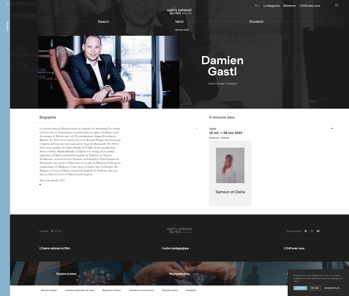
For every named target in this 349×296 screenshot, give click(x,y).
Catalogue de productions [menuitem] (141, 290)
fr (256, 5)
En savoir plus (332, 288)
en (56, 231)
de (59, 231)
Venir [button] (179, 21)
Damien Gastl (182, 29)
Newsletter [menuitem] (191, 290)
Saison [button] (103, 21)
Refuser (315, 288)
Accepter (300, 288)
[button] (337, 5)
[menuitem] (256, 5)
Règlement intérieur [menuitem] (111, 290)
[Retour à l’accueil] (179, 10)
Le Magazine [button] (272, 5)
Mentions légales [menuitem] (49, 290)
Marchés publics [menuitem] (170, 290)
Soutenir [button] (256, 21)
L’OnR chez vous (309, 5)
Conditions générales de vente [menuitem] (79, 290)
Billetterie (289, 5)
